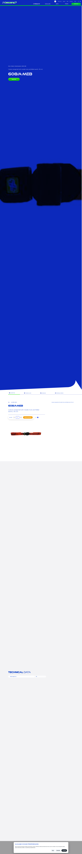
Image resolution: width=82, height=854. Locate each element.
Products (12, 66)
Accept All (64, 850)
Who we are (59, 1)
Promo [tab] (66, 4)
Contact (76, 4)
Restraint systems (18, 66)
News (57, 4)
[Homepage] (8, 3)
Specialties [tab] (47, 4)
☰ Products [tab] (36, 4)
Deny (53, 850)
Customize (58, 850)
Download (71, 1)
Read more (14, 79)
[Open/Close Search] (55, 1)
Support (64, 1)
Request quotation (27, 417)
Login (67, 1)
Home (9, 66)
